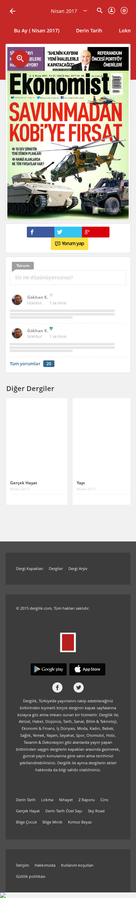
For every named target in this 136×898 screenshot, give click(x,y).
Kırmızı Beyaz (80, 822)
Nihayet (66, 799)
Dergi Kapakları (29, 568)
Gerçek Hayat (28, 810)
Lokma (47, 799)
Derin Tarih (89, 30)
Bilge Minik (52, 822)
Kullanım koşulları (77, 865)
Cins (104, 799)
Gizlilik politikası (30, 876)
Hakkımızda (45, 865)
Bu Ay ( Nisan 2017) (36, 30)
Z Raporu (86, 799)
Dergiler (56, 568)
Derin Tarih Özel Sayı (63, 810)
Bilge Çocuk (26, 822)
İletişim (22, 865)
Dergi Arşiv (78, 568)
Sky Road (96, 810)
